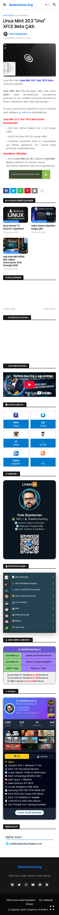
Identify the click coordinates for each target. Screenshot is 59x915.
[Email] (34, 190)
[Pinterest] (27, 190)
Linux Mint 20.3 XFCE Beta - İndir (25, 174)
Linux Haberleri (20, 15)
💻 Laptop (42, 756)
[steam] (47, 884)
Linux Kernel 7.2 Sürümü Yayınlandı (13, 227)
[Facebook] (6, 190)
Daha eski (49, 308)
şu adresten (25, 112)
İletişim (29, 903)
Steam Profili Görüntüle (29, 812)
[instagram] (26, 884)
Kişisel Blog (24, 707)
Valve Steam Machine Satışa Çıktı (43, 227)
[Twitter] (13, 190)
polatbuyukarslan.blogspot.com (24, 843)
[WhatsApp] (20, 190)
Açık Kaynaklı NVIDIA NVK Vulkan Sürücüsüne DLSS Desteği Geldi (13, 261)
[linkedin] (40, 884)
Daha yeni (10, 308)
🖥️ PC (17, 756)
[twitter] (19, 884)
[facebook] (12, 884)
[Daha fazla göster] (42, 190)
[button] (4, 4)
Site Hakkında (46, 900)
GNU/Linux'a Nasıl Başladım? (21, 900)
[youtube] (33, 884)
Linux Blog (23, 710)
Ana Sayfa (8, 15)
